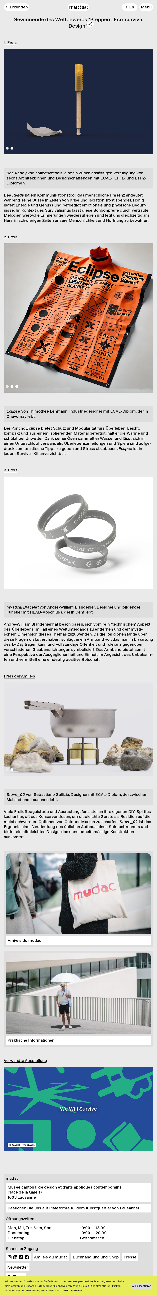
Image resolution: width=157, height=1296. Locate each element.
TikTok (21, 1257)
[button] (146, 7)
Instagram (9, 1257)
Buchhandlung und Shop (96, 1257)
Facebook (27, 1257)
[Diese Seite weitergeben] (90, 24)
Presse (130, 1257)
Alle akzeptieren (141, 1286)
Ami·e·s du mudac (51, 1257)
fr (125, 7)
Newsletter (17, 1267)
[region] (78, 1286)
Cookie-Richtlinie (71, 1290)
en (131, 7)
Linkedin (15, 1257)
